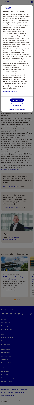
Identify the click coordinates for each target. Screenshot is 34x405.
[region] (17, 202)
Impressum (14, 91)
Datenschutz (6, 91)
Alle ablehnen (17, 105)
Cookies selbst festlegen (17, 109)
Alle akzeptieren (17, 100)
